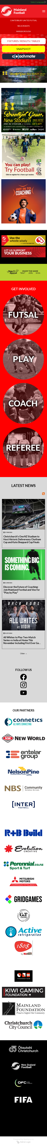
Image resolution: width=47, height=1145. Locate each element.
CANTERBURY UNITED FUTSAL (23, 20)
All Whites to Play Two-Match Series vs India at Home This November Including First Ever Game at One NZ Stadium (22, 640)
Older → (23, 653)
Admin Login (25, 1142)
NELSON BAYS (23, 26)
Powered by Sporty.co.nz (23, 1139)
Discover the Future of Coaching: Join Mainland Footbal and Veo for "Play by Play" (21, 589)
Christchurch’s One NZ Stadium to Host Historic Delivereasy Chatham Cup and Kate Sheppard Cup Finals (22, 539)
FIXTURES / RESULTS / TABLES (23, 41)
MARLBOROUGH (23, 31)
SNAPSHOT (23, 48)
